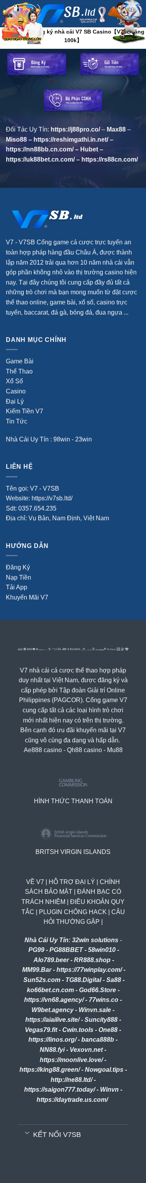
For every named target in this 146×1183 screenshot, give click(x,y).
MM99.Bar (36, 969)
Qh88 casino (84, 750)
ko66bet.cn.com (50, 990)
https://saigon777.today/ (59, 1089)
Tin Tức (16, 421)
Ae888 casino (43, 750)
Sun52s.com (41, 980)
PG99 (36, 949)
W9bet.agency (53, 1010)
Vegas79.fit (41, 1029)
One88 (108, 1029)
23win (83, 439)
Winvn (109, 1089)
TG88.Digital (83, 980)
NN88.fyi (52, 1049)
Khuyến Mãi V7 (27, 597)
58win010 (102, 949)
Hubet (89, 149)
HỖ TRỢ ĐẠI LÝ (72, 882)
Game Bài (19, 361)
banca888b (97, 1039)
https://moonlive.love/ (71, 1060)
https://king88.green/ (49, 1069)
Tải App (16, 587)
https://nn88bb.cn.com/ (40, 149)
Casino (16, 391)
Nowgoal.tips (104, 1069)
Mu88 (115, 750)
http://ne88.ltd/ (71, 1079)
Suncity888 (101, 1019)
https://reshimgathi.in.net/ (70, 139)
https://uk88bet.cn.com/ (40, 159)
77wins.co (103, 999)
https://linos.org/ (52, 1039)
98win (61, 439)
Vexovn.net (86, 1049)
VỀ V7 (35, 882)
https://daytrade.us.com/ (72, 1099)
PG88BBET (66, 949)
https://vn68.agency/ (54, 999)
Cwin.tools (77, 1029)
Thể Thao (19, 371)
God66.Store (97, 990)
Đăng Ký (18, 567)
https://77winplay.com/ (89, 969)
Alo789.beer (51, 960)
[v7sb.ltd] (80, 13)
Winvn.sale (95, 1010)
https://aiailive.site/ (52, 1019)
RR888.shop (92, 960)
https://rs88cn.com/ (109, 159)
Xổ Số (14, 381)
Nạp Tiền (18, 577)
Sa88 (113, 980)
